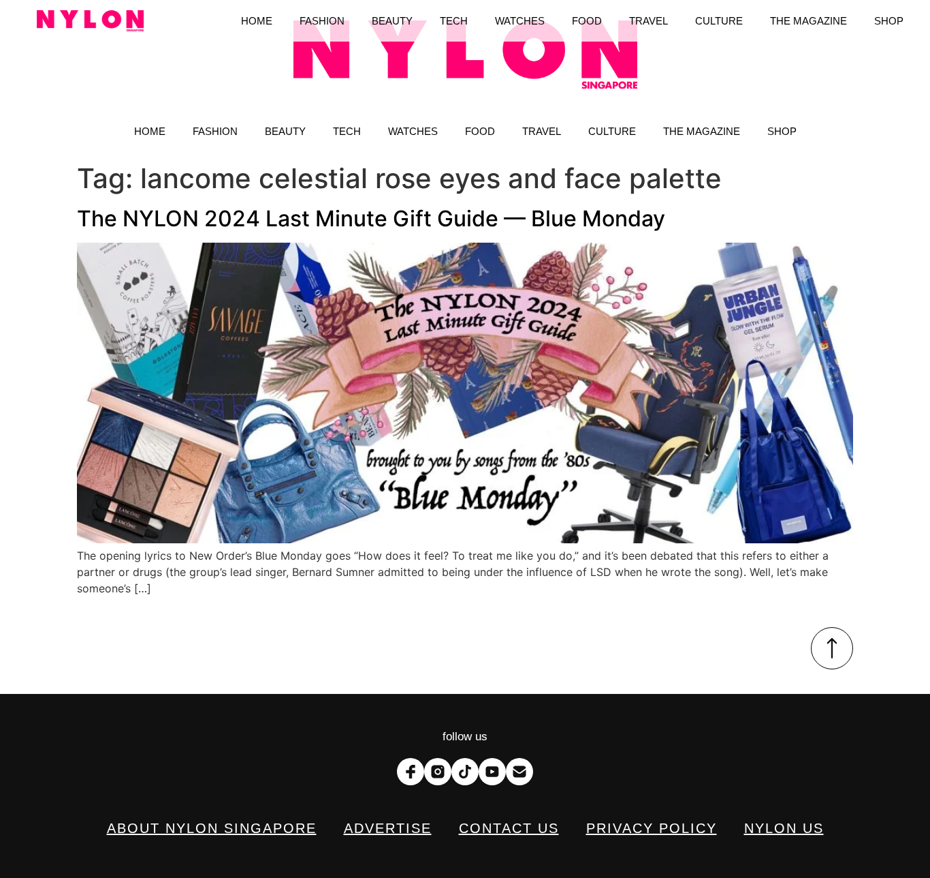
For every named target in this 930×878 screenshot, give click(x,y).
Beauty (285, 131)
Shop (782, 131)
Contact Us (509, 828)
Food (480, 131)
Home (149, 131)
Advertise (388, 828)
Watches (413, 131)
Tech (347, 131)
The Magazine (701, 131)
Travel (541, 131)
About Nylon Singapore (212, 828)
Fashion (215, 131)
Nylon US (784, 828)
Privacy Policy (651, 828)
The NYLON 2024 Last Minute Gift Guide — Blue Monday (371, 218)
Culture (612, 131)
